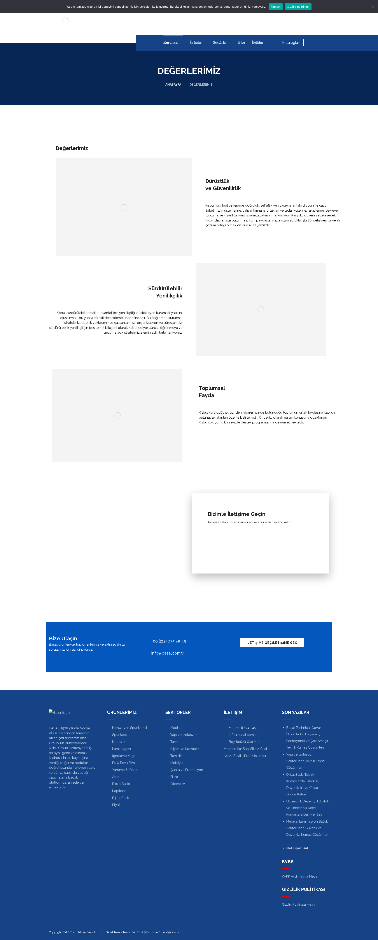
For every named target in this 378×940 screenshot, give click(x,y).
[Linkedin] (318, 42)
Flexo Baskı (121, 784)
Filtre (174, 777)
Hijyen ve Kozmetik (184, 749)
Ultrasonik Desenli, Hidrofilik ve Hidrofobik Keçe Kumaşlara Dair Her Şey (307, 807)
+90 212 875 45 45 (242, 728)
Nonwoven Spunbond (129, 728)
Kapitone (119, 791)
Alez (115, 777)
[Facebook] (311, 42)
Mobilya (176, 763)
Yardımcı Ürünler (125, 770)
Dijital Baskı (121, 798)
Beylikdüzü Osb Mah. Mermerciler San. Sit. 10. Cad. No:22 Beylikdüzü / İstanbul (246, 749)
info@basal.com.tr (243, 735)
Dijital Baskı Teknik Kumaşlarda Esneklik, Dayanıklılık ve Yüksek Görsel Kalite (303, 784)
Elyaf (116, 805)
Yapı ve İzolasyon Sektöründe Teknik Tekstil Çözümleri (305, 761)
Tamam (275, 6)
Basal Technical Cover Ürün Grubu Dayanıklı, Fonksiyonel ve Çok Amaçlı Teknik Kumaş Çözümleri (307, 737)
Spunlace (119, 735)
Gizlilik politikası (298, 6)
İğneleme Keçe (123, 756)
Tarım (174, 742)
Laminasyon (121, 749)
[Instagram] (325, 42)
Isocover (119, 742)
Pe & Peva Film (123, 763)
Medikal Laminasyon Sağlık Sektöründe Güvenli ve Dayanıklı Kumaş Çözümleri (307, 828)
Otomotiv (177, 784)
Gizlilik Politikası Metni (298, 904)
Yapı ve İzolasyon (184, 735)
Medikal (176, 728)
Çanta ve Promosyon (186, 770)
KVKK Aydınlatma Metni (299, 876)
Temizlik (176, 756)
